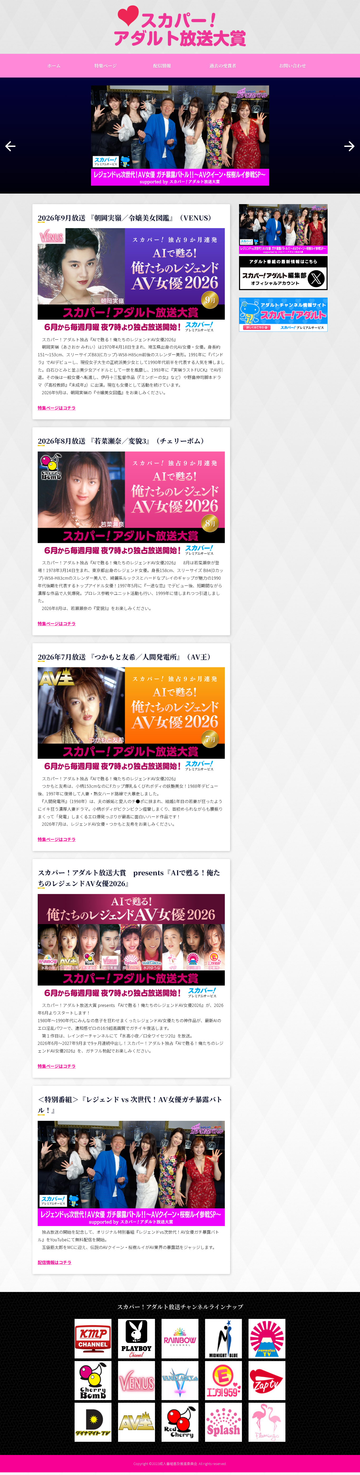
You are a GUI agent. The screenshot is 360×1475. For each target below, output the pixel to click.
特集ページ (105, 65)
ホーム (54, 65)
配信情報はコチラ (54, 1262)
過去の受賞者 (223, 65)
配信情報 (162, 65)
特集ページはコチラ (57, 408)
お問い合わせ (292, 65)
